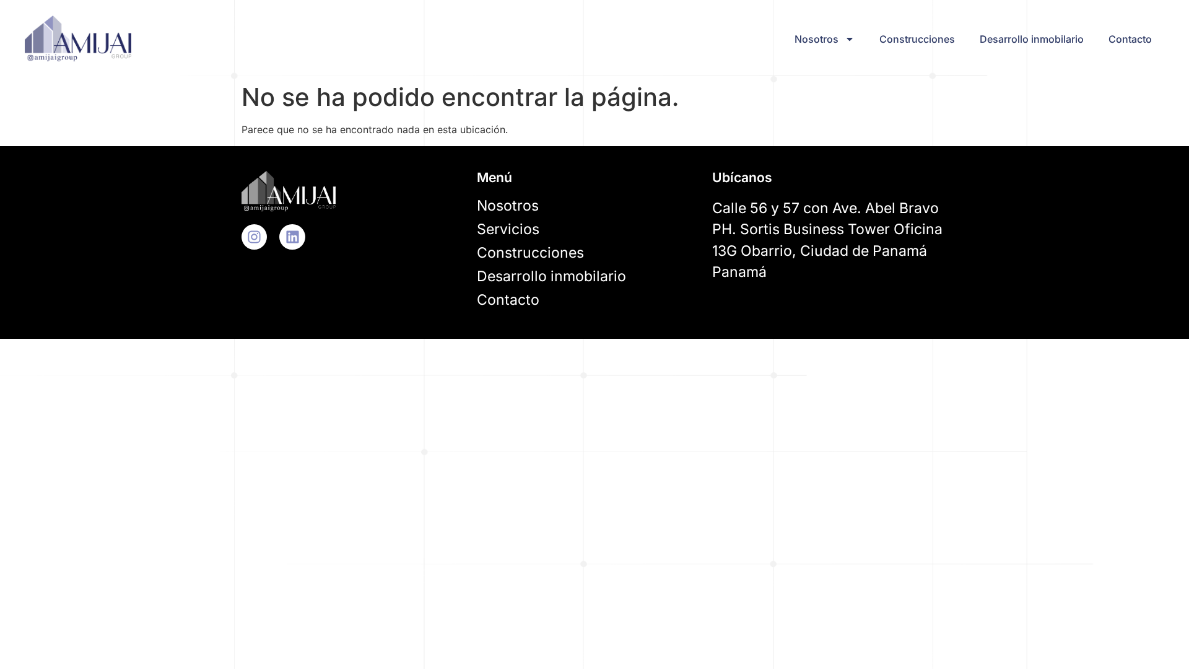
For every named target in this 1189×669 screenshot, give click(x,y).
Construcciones (917, 39)
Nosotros (816, 39)
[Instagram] (254, 237)
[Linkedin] (292, 237)
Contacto (1130, 39)
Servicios (508, 229)
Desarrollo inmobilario (1032, 39)
